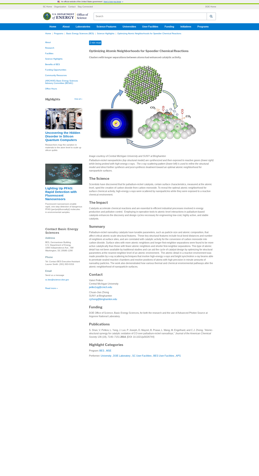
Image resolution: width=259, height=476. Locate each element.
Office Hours (51, 89)
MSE (108, 350)
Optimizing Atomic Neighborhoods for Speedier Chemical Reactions (149, 33)
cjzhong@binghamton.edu (103, 299)
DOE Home (210, 7)
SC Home (47, 7)
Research (49, 48)
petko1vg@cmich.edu (100, 287)
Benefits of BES (52, 64)
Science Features (106, 26)
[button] (211, 16)
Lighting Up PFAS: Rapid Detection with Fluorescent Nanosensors (61, 193)
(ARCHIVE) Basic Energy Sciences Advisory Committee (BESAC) (61, 82)
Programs (203, 26)
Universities (129, 26)
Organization (60, 7)
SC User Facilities (142, 355)
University (106, 355)
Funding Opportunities (55, 70)
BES (101, 350)
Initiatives (185, 26)
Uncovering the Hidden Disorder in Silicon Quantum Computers (62, 136)
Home (52, 26)
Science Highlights (105, 33)
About (66, 26)
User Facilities (150, 26)
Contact (72, 7)
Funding (169, 26)
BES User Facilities (163, 355)
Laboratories (83, 26)
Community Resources (56, 75)
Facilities (49, 53)
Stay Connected (85, 7)
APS (178, 355)
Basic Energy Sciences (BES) (80, 33)
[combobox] (150, 16)
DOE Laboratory (121, 355)
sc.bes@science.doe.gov (57, 280)
